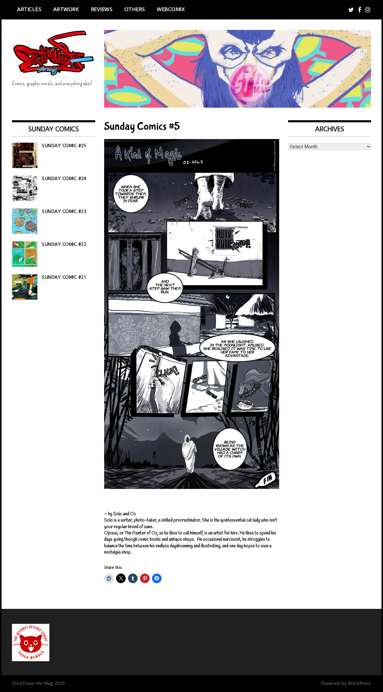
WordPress (359, 683)
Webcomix (171, 9)
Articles (29, 9)
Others (134, 9)
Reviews (102, 9)
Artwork (66, 9)
